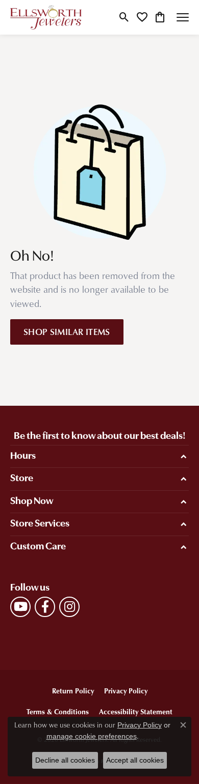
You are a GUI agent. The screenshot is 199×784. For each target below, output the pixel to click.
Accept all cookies (135, 760)
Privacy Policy (125, 690)
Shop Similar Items (66, 331)
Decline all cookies (65, 760)
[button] (124, 17)
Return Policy (73, 690)
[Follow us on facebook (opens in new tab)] (45, 607)
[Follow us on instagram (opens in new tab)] (69, 607)
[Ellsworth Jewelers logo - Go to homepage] (46, 17)
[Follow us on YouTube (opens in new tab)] (20, 607)
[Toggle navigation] (182, 17)
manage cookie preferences (91, 736)
